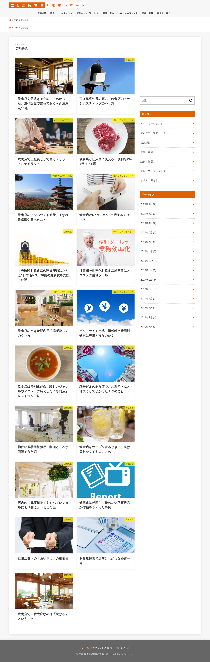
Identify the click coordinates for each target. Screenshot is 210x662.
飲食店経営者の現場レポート (98, 654)
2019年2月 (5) (148, 242)
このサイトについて (103, 648)
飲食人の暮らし (165, 13)
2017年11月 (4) (148, 279)
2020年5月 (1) (148, 213)
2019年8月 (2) (148, 223)
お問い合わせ (123, 648)
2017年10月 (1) (149, 289)
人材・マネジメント (128, 13)
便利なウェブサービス (88, 13)
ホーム (85, 648)
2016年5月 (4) (148, 317)
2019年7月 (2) (148, 232)
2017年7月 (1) (148, 308)
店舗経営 (41, 13)
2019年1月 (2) (148, 251)
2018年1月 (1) (148, 270)
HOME (15, 20)
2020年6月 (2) (148, 204)
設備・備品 (108, 13)
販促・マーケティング (61, 13)
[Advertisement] (167, 66)
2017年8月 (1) (148, 298)
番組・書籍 (147, 13)
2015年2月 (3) (148, 327)
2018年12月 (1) (149, 261)
